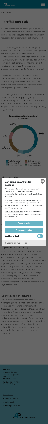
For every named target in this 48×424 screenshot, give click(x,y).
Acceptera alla (24, 223)
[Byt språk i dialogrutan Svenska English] (42, 181)
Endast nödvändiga (24, 230)
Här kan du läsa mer (14, 212)
